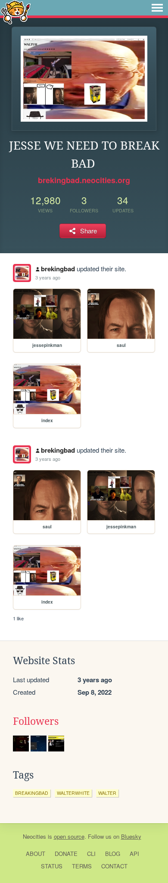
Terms (82, 866)
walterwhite (73, 793)
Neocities (34, 836)
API (134, 853)
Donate (66, 853)
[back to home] (15, 11)
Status (51, 866)
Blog (112, 853)
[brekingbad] (22, 273)
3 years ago (47, 277)
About (35, 853)
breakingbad (31, 793)
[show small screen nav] (157, 7)
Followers (36, 721)
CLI (91, 853)
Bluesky (131, 836)
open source (69, 836)
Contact (114, 866)
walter (107, 793)
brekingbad (58, 268)
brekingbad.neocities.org (84, 180)
